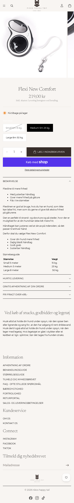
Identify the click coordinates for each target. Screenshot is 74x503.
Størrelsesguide (13, 374)
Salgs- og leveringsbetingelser (23, 403)
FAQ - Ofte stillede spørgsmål (22, 384)
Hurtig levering (13, 278)
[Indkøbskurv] (70, 6)
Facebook (9, 443)
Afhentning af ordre (17, 365)
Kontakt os (10, 423)
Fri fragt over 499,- (15, 294)
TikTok (7, 448)
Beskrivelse (10, 181)
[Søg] (12, 6)
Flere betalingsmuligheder (37, 170)
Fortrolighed (12, 393)
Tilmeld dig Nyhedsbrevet (19, 379)
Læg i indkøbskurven (51, 152)
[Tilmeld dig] (67, 465)
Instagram (9, 439)
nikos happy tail (41, 490)
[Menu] (4, 6)
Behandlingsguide (15, 370)
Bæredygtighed (13, 389)
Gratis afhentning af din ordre (23, 286)
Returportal (11, 398)
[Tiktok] (43, 498)
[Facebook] (31, 498)
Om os (6, 418)
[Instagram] (37, 498)
